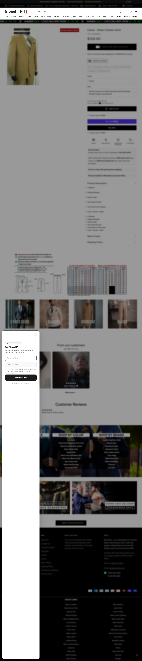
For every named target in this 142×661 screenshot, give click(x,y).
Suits (6, 16)
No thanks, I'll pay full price (21, 383)
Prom (74, 16)
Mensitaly (21, 16)
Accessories (66, 16)
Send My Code (21, 377)
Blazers (36, 16)
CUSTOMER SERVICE (130, 16)
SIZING (119, 16)
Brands (81, 16)
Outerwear (57, 16)
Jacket (29, 16)
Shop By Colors (101, 16)
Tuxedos (13, 16)
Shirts (49, 16)
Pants (43, 16)
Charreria (112, 16)
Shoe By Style (90, 16)
